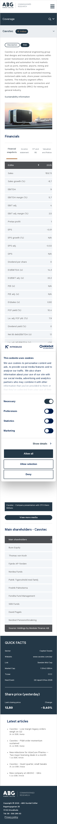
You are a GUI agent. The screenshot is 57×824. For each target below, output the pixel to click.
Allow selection (28, 464)
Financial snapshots (12, 151)
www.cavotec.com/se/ (42, 657)
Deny (28, 474)
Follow (23, 31)
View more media (29, 517)
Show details (40, 443)
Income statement (24, 151)
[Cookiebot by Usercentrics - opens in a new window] (40, 347)
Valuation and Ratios (47, 151)
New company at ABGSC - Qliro (25, 773)
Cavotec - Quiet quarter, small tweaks (28, 764)
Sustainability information (17, 97)
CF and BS (35, 151)
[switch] (48, 411)
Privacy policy (11, 817)
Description (12, 45)
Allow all (28, 453)
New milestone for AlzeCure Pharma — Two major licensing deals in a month (29, 753)
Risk (25, 45)
